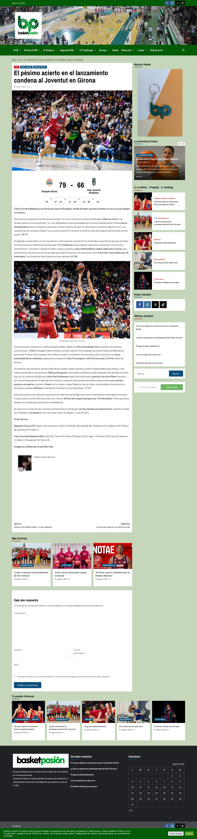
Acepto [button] (189, 834)
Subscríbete (171, 387)
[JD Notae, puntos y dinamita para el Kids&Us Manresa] (112, 556)
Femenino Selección (161, 198)
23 (180, 793)
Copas (141, 50)
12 (148, 787)
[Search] (183, 50)
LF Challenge (86, 50)
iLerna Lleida (66, 565)
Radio (115, 50)
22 (172, 793)
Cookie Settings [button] (176, 834)
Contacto (16, 826)
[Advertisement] (72, 497)
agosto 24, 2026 (21, 579)
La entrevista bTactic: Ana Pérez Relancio (157, 159)
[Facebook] (167, 3)
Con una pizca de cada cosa (166, 262)
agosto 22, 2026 (61, 579)
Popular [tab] (154, 187)
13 (156, 787)
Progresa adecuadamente (165, 242)
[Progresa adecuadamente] (143, 240)
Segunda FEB (67, 50)
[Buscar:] (152, 374)
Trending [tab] (168, 187)
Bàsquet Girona (40, 67)
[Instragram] (172, 3)
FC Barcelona (159, 279)
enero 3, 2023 (21, 87)
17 (132, 793)
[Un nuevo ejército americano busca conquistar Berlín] (143, 201)
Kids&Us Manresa (109, 565)
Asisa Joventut (26, 67)
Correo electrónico (79, 651)
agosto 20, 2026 (102, 579)
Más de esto (156, 50)
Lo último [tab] (141, 187)
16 (180, 787)
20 (156, 793)
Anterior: (33, 525)
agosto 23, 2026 (126, 730)
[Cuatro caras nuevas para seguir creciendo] (72, 556)
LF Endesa (48, 50)
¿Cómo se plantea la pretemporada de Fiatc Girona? (167, 223)
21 (164, 793)
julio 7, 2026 (142, 162)
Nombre (18, 649)
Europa (103, 50)
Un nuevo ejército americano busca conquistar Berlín (166, 203)
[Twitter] (177, 3)
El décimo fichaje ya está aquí (166, 282)
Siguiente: (113, 525)
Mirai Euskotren (159, 259)
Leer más (139, 177)
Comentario (20, 613)
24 (132, 798)
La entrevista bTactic (144, 155)
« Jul (130, 810)
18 (140, 793)
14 (164, 787)
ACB (15, 50)
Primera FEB (30, 50)
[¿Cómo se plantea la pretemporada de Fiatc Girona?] (31, 556)
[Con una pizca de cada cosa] (143, 260)
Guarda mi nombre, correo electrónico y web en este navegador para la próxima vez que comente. (63, 676)
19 (148, 793)
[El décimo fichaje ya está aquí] (143, 280)
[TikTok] (182, 3)
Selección (126, 50)
